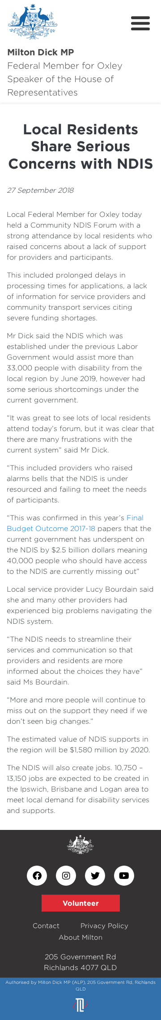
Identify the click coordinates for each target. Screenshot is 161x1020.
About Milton (80, 937)
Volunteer (81, 903)
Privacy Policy (104, 925)
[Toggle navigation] (140, 24)
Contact (46, 925)
